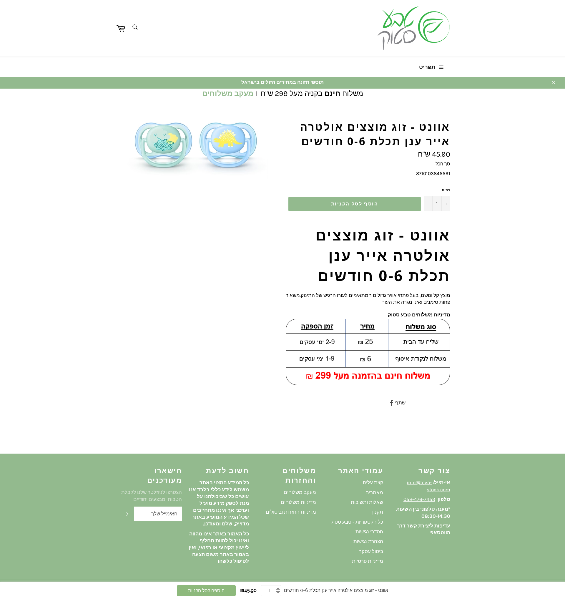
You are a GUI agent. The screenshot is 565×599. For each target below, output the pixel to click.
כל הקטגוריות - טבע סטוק (356, 522)
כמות (446, 190)
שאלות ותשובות (367, 502)
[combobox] (134, 27)
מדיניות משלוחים (298, 502)
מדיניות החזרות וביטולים (291, 512)
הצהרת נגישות (368, 541)
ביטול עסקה (370, 551)
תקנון (377, 512)
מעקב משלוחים (227, 93)
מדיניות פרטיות (367, 561)
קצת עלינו (373, 482)
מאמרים (374, 492)
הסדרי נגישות (369, 532)
